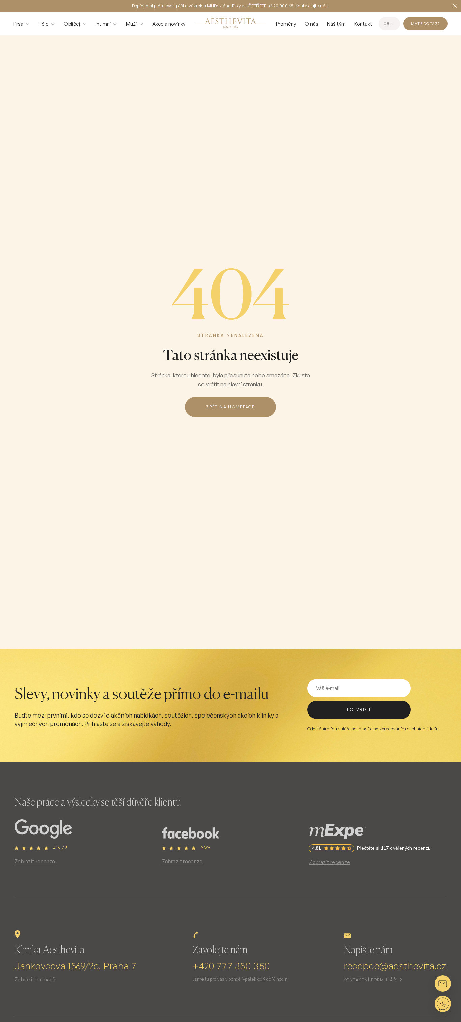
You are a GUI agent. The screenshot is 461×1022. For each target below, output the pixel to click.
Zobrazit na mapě (35, 979)
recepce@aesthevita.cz (395, 966)
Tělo (43, 24)
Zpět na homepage (230, 406)
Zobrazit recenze (35, 861)
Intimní (103, 24)
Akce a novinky (168, 24)
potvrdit (359, 709)
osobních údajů (422, 728)
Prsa (18, 24)
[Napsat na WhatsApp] (443, 1004)
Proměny (286, 24)
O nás (311, 24)
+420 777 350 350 (231, 966)
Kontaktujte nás (312, 5)
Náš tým (336, 24)
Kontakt (363, 24)
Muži (131, 24)
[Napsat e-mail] (443, 983)
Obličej (72, 24)
